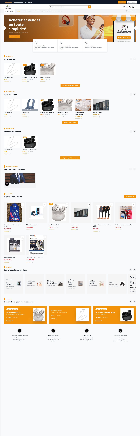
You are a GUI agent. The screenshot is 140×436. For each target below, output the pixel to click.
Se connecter (131, 2)
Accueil (18, 11)
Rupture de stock (30, 110)
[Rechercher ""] (89, 6)
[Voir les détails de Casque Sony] (35, 104)
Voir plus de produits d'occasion (70, 158)
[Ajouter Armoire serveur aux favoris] (107, 100)
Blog (25, 2)
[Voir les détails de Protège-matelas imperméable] (89, 104)
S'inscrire (122, 2)
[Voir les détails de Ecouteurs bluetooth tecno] (35, 68)
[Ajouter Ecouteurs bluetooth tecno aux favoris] (35, 65)
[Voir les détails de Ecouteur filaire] (18, 68)
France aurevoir (58, 11)
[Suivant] (136, 28)
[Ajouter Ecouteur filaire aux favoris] (18, 65)
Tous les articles (129, 196)
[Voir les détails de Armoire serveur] (107, 104)
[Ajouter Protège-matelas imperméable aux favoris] (89, 100)
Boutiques (24, 11)
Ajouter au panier (12, 74)
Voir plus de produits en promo (70, 85)
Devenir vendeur (8, 2)
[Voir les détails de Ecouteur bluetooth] (53, 68)
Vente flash (36, 11)
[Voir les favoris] (124, 7)
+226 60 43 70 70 (131, 11)
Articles (30, 11)
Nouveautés (49, 11)
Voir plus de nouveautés (70, 122)
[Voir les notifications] (127, 7)
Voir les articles (45, 37)
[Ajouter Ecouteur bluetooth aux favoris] (53, 65)
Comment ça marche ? (18, 2)
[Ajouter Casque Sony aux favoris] (35, 100)
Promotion (42, 11)
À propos (30, 2)
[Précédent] (4, 28)
